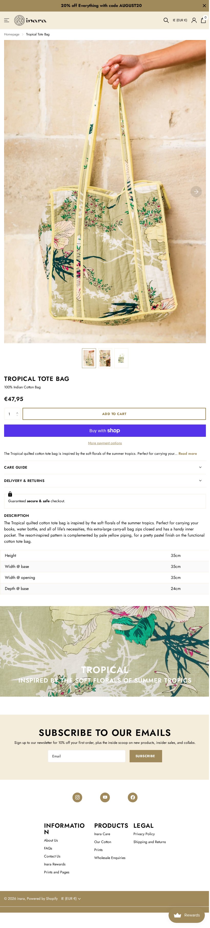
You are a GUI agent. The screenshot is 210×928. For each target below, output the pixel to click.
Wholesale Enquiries (107, 857)
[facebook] (131, 797)
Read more (187, 453)
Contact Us (51, 856)
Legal (141, 825)
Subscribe (143, 756)
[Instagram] (75, 797)
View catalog (7, 20)
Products (109, 825)
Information (63, 828)
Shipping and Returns (147, 841)
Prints (96, 849)
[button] (18, 409)
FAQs (47, 848)
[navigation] (89, 358)
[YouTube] (103, 797)
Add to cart (114, 413)
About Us (49, 840)
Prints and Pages (55, 872)
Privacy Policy (141, 833)
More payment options (105, 443)
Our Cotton (100, 841)
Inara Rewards (53, 864)
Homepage (11, 34)
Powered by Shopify (42, 898)
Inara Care (100, 833)
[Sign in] (194, 20)
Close (204, 6)
